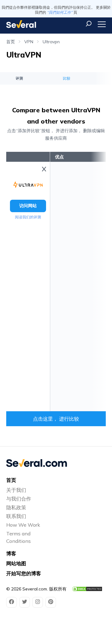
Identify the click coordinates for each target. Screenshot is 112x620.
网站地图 (16, 563)
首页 (10, 41)
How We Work (23, 525)
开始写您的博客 (23, 573)
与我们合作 (18, 499)
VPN (28, 41)
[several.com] (21, 24)
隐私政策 (16, 507)
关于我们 (16, 490)
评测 (19, 78)
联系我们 (16, 516)
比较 (66, 78)
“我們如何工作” (59, 12)
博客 (11, 553)
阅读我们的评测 (28, 217)
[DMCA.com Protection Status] (87, 589)
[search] (88, 23)
